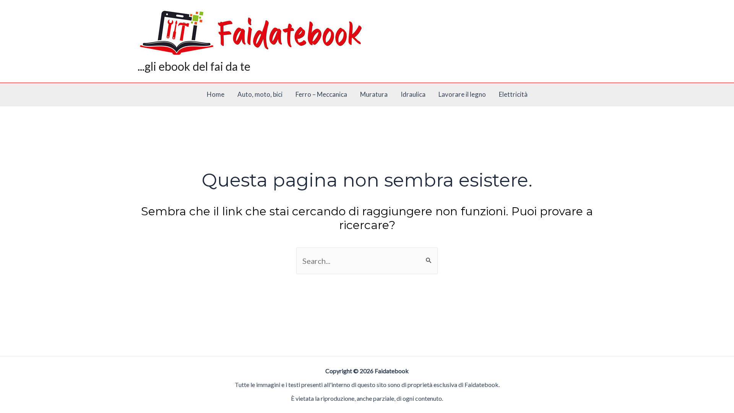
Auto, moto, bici (260, 94)
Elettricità (513, 94)
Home (215, 94)
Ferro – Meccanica (321, 94)
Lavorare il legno (462, 94)
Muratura (374, 94)
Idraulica (413, 94)
